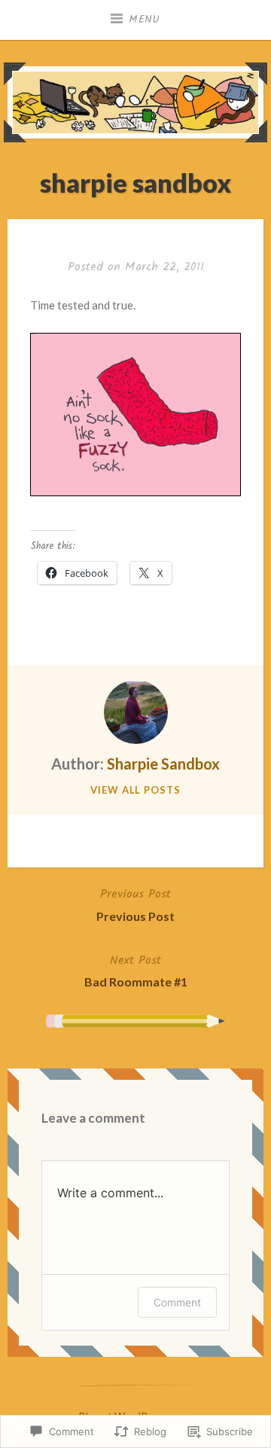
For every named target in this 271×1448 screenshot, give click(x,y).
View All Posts (135, 790)
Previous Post (135, 904)
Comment (177, 1302)
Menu (144, 19)
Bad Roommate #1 (135, 970)
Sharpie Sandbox (163, 763)
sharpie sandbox (135, 182)
